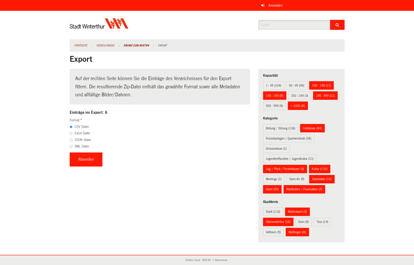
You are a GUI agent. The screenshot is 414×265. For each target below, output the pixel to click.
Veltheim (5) (273, 232)
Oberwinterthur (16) (278, 222)
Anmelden (275, 5)
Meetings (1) (273, 179)
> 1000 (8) (298, 106)
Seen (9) (303, 222)
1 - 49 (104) (273, 85)
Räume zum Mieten (136, 45)
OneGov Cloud (193, 260)
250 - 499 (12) (325, 95)
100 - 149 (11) (321, 85)
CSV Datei (82, 127)
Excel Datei (82, 133)
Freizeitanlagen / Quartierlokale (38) (288, 138)
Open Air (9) (296, 179)
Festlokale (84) (312, 128)
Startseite (80, 45)
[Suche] (337, 25)
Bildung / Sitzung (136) (280, 128)
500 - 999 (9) (274, 106)
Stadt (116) (273, 211)
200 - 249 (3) (299, 95)
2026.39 (206, 260)
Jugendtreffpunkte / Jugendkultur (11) (290, 158)
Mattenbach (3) (297, 211)
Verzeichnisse (105, 45)
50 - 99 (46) (296, 85)
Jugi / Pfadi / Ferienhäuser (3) (285, 169)
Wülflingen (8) (297, 232)
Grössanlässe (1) (276, 148)
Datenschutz (222, 260)
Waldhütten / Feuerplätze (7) (304, 189)
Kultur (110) (319, 169)
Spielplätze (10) (322, 179)
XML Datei (82, 146)
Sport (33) (272, 189)
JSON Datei (83, 140)
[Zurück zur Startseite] (99, 27)
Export (162, 45)
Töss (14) (322, 222)
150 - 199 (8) (274, 95)
